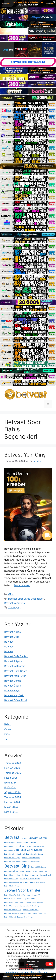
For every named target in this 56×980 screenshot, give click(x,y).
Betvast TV (36, 895)
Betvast (8, 641)
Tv (5, 739)
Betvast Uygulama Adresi (26, 899)
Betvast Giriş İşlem (11, 871)
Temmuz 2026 (12, 763)
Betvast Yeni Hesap (11, 906)
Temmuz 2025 (12, 772)
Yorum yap (14, 607)
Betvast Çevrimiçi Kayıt (12, 910)
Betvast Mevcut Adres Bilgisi (40, 875)
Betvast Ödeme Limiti (30, 910)
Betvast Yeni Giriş (25, 455)
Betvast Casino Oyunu (12, 858)
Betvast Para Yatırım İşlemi (14, 882)
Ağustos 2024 (12, 792)
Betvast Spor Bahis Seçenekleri (26, 598)
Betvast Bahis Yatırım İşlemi (14, 846)
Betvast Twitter (10, 899)
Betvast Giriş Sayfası (16, 656)
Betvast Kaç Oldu (14, 695)
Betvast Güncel (25, 871)
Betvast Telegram (23, 895)
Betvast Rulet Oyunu (11, 886)
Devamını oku (22, 585)
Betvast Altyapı (13, 661)
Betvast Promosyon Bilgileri (35, 882)
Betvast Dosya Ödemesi (31, 861)
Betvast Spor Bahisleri (22, 890)
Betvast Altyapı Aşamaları (26, 843)
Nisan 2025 (11, 777)
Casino (8, 729)
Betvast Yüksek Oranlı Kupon (30, 906)
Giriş (10, 594)
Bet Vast (24, 838)
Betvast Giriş (11, 636)
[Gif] (28, 166)
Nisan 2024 (11, 811)
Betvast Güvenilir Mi (15, 700)
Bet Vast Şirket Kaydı (25, 917)
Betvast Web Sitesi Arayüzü (14, 902)
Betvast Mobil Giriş (15, 675)
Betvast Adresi (12, 631)
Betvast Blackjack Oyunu (35, 846)
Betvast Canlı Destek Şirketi (14, 854)
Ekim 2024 (10, 782)
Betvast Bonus (12, 680)
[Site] (28, 104)
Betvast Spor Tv (10, 895)
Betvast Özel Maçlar (11, 913)
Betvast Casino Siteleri (12, 861)
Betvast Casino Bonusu (34, 854)
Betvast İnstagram (14, 666)
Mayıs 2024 (11, 807)
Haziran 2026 (12, 768)
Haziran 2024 (12, 802)
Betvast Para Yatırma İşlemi (30, 879)
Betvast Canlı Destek (16, 671)
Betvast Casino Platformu (31, 858)
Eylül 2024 (10, 787)
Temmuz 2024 (12, 797)
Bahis (7, 724)
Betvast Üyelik (12, 685)
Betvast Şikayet (10, 917)
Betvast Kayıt (12, 690)
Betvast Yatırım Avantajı (34, 902)
